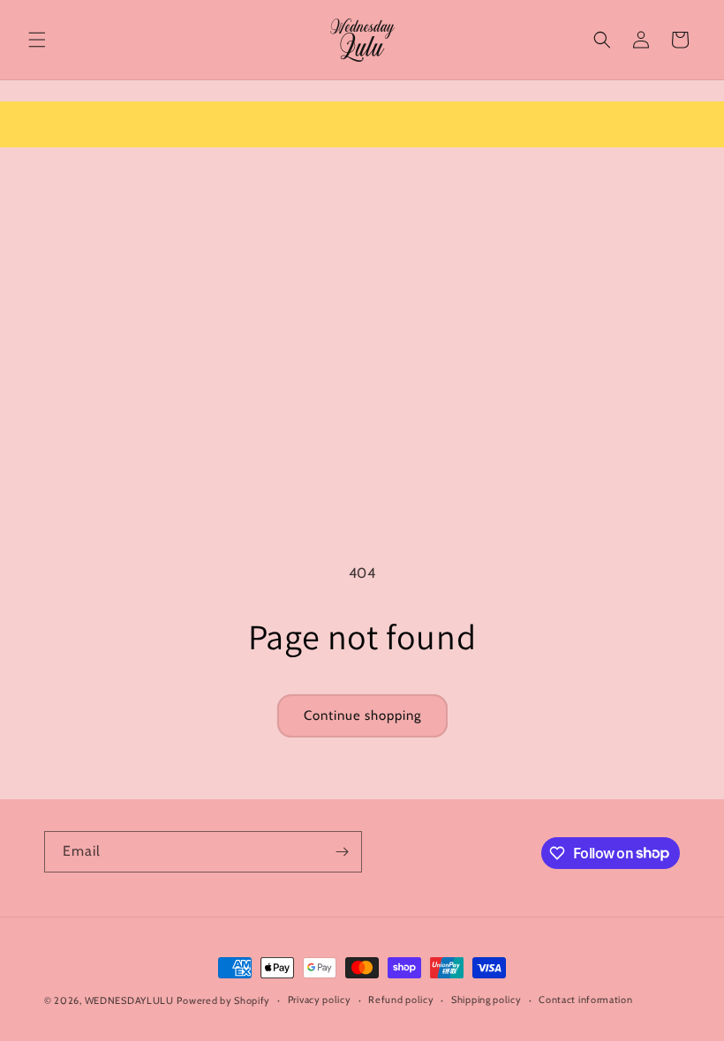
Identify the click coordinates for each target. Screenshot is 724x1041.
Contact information (585, 999)
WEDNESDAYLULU (129, 1000)
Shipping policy (486, 999)
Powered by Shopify (223, 1000)
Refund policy (401, 999)
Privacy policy (319, 999)
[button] (37, 39)
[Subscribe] (341, 851)
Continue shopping (362, 715)
